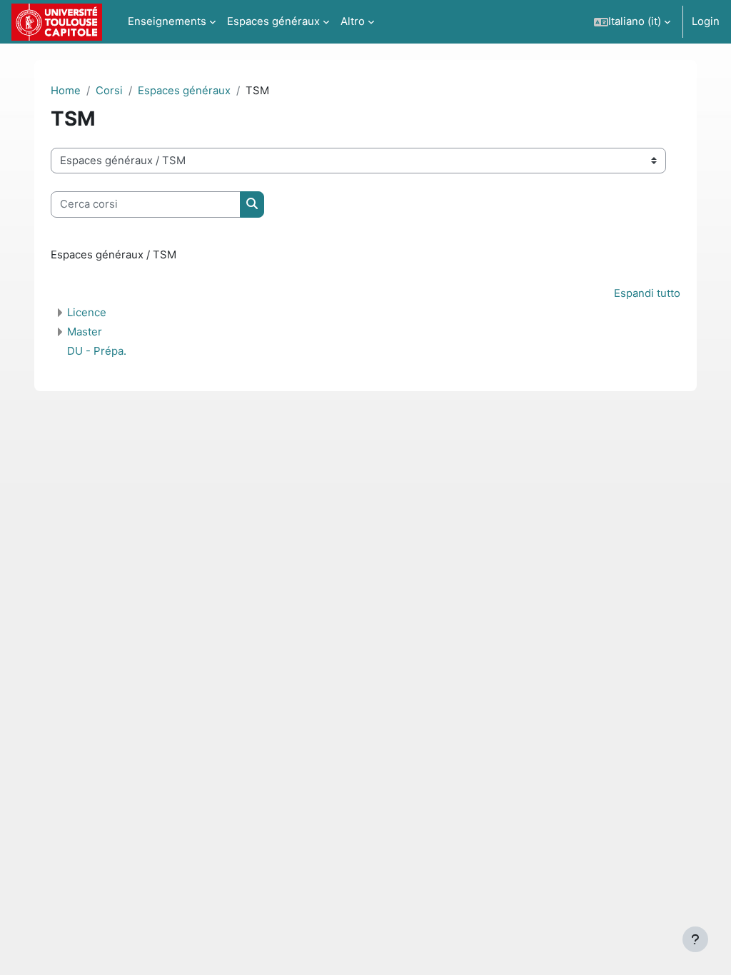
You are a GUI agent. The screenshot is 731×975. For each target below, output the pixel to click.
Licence (86, 312)
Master (84, 331)
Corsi (109, 90)
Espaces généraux (184, 90)
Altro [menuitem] (353, 21)
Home (66, 90)
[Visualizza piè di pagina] (695, 939)
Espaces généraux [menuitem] (273, 21)
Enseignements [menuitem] (167, 21)
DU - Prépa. (96, 351)
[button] (632, 22)
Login (706, 21)
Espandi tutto (647, 293)
